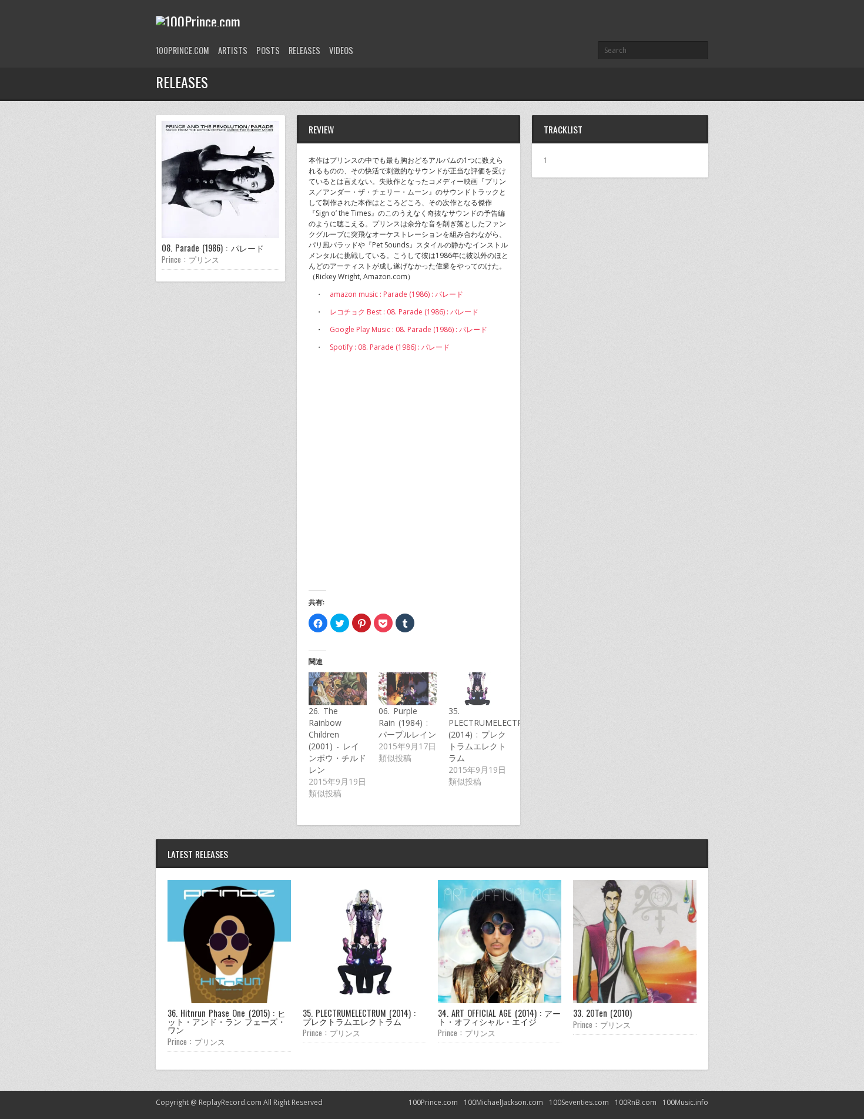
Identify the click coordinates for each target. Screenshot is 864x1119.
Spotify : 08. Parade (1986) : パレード (390, 347)
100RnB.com (636, 1102)
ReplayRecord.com (230, 1102)
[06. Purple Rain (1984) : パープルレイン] (408, 688)
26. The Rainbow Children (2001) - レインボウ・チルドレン (337, 740)
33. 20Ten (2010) (602, 1013)
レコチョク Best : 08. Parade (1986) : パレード (404, 312)
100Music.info (685, 1102)
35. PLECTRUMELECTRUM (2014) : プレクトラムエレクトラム (492, 734)
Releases (304, 50)
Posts (268, 50)
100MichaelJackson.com (503, 1102)
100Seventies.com (579, 1102)
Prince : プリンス (190, 259)
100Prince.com (182, 50)
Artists (232, 50)
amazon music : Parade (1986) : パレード (396, 294)
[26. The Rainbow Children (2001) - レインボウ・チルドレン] (338, 688)
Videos (341, 50)
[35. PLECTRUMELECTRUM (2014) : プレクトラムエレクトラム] (477, 688)
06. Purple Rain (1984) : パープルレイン (407, 722)
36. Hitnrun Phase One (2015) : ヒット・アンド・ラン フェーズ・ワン (227, 1021)
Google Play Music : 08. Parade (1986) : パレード (408, 329)
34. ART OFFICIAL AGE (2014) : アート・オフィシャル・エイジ (499, 1017)
